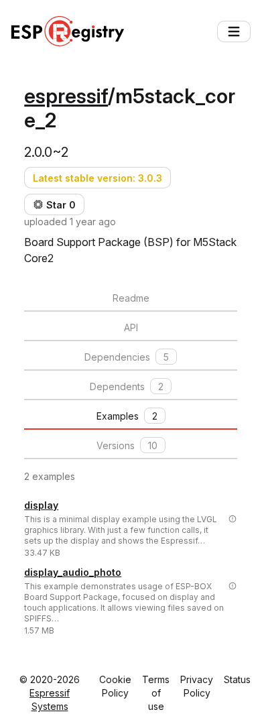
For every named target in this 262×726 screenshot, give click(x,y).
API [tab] (131, 327)
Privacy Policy (196, 686)
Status (237, 679)
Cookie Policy (115, 686)
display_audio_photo (72, 572)
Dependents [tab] (126, 386)
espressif (66, 96)
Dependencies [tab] (126, 357)
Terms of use (156, 693)
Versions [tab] (126, 445)
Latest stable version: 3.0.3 (97, 178)
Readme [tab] (131, 298)
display (41, 505)
